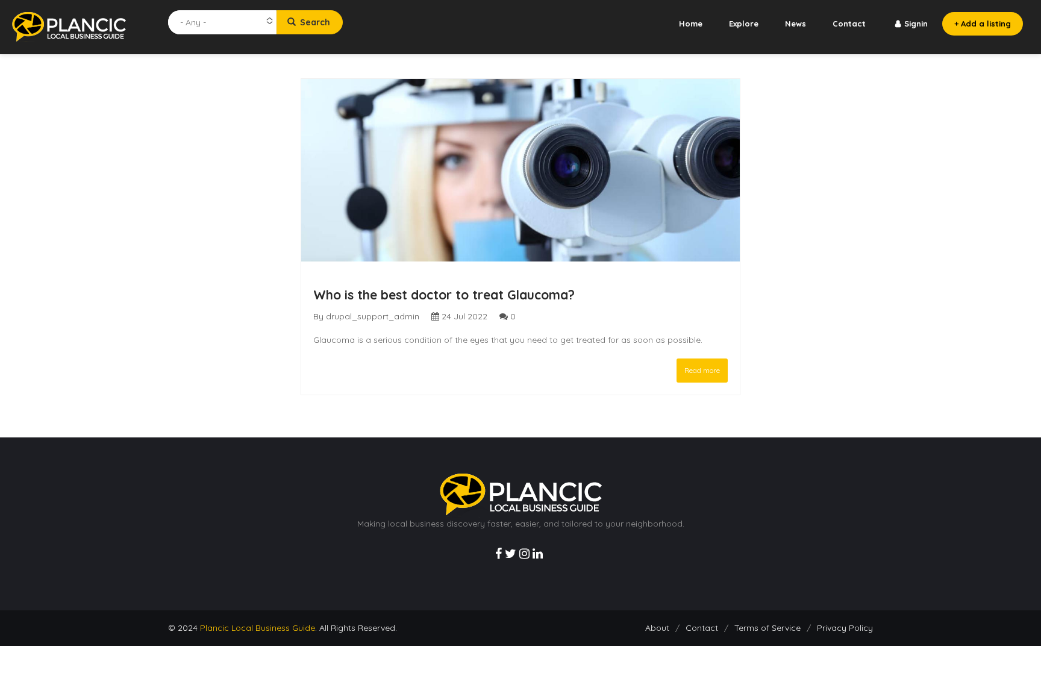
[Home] (69, 26)
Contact (849, 23)
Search (314, 22)
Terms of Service (767, 627)
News (795, 23)
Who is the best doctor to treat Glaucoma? (444, 294)
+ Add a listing (982, 23)
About (657, 627)
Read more (702, 370)
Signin (916, 23)
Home (690, 23)
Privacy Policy (845, 627)
